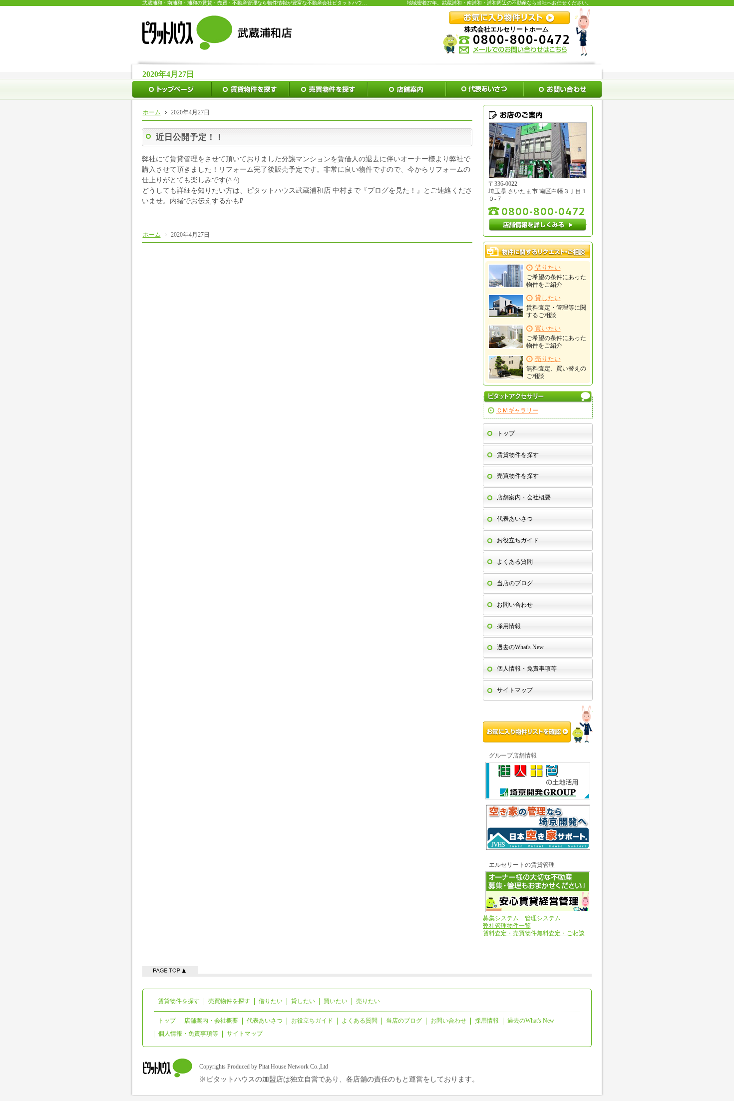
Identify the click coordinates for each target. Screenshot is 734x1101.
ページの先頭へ (170, 970)
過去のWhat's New (520, 647)
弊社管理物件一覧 (507, 925)
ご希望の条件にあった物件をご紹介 (556, 276)
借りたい (271, 1001)
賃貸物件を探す (518, 454)
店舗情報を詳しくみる (538, 224)
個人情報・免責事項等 (527, 668)
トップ (506, 433)
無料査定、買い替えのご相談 (556, 367)
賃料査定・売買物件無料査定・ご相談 (534, 933)
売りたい (368, 1001)
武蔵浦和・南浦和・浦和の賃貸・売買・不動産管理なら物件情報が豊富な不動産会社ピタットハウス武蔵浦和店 (267, 2)
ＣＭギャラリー (517, 410)
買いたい (336, 1001)
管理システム (543, 918)
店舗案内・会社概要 (524, 497)
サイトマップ (515, 690)
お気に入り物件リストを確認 (538, 724)
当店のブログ (515, 583)
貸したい (303, 1001)
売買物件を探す (518, 475)
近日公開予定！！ (190, 137)
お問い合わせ (515, 604)
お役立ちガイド (518, 540)
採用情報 (509, 626)
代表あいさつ (515, 518)
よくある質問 (515, 561)
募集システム (501, 918)
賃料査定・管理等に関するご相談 (556, 307)
